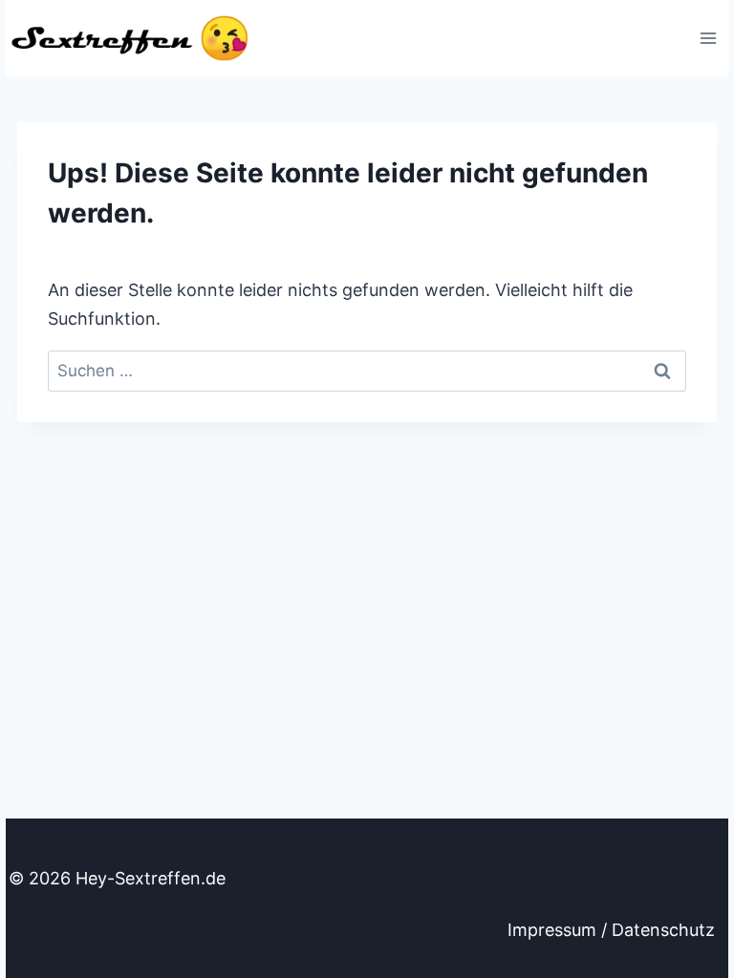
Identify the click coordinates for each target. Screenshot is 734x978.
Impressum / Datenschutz (611, 930)
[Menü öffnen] (707, 38)
